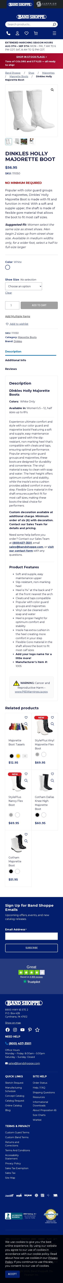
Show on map (13, 1022)
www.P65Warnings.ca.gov (31, 691)
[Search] (54, 24)
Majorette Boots (19, 76)
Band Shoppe (13, 72)
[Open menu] (54, 33)
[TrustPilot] (37, 1029)
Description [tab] (13, 351)
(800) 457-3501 (20, 1043)
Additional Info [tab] (15, 360)
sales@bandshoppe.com (26, 546)
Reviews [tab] (11, 369)
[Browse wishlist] (26, 33)
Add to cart (39, 305)
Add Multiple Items (17, 316)
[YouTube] (22, 1029)
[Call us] (8, 33)
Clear (8, 292)
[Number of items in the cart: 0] (35, 33)
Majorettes (48, 72)
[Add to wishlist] (26, 717)
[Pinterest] (29, 1029)
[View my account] (17, 33)
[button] (52, 90)
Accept (12, 1274)
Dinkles (18, 341)
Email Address (15, 929)
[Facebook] (7, 1029)
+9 (25, 756)
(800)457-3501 (22, 542)
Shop (31, 72)
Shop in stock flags (30, 56)
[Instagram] (15, 1029)
